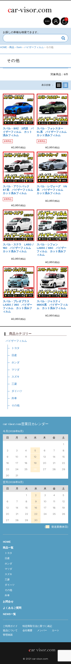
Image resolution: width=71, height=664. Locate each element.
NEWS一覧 (9, 614)
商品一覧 (8, 547)
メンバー (42, 630)
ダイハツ (17, 390)
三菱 (14, 383)
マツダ (16, 369)
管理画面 (8, 634)
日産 (14, 355)
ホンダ (16, 362)
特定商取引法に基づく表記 (37, 626)
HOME (3, 47)
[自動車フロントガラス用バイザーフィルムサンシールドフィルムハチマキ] (31, 10)
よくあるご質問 (12, 607)
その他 (16, 405)
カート (55, 630)
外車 (14, 398)
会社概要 (27, 630)
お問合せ (8, 601)
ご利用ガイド (10, 626)
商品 (11, 47)
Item (19, 47)
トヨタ (16, 348)
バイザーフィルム (34, 47)
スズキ (16, 376)
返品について (10, 630)
